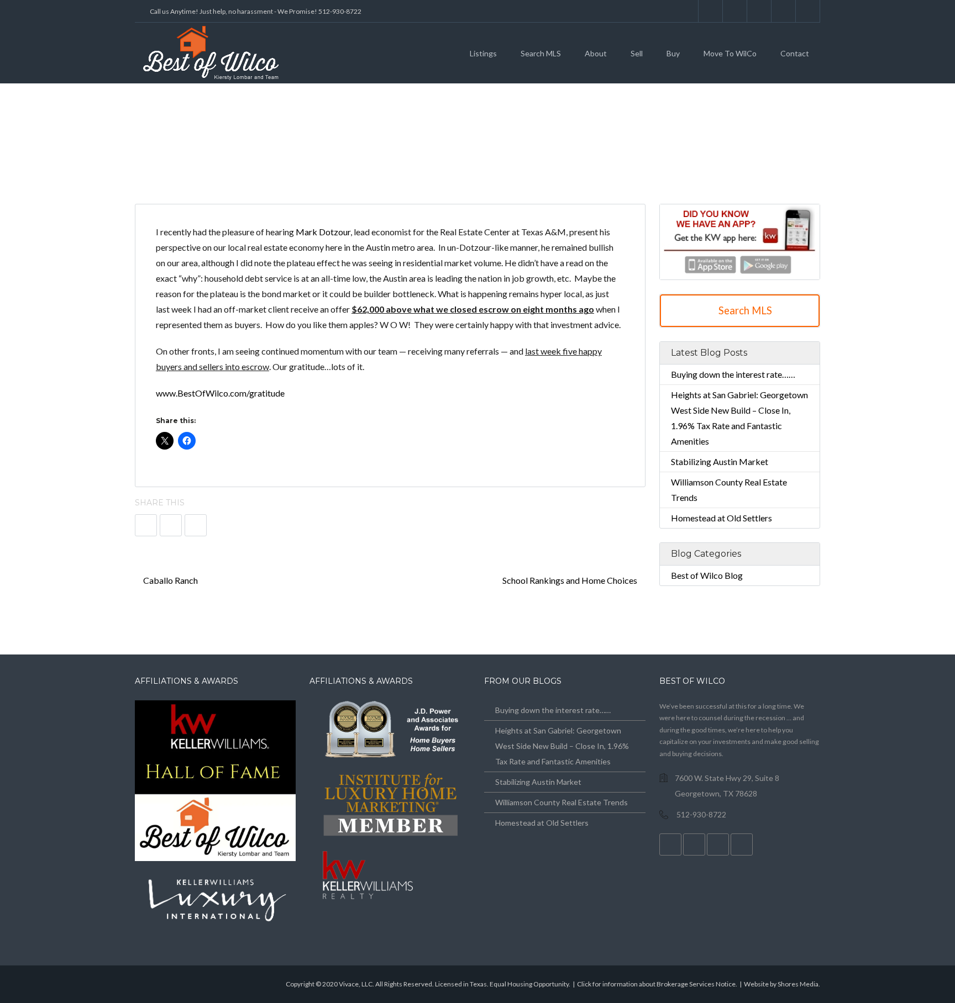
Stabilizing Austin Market (719, 461)
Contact (794, 53)
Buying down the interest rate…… (733, 374)
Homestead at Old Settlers (721, 518)
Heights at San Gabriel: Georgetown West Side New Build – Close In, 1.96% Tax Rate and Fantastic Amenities (562, 746)
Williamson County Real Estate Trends (561, 802)
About (596, 53)
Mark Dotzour (323, 231)
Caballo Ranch (169, 580)
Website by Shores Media (781, 984)
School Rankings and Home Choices (570, 580)
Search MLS (541, 53)
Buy (673, 53)
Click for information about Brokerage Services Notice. (657, 984)
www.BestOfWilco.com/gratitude (221, 393)
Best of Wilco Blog (707, 575)
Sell (637, 53)
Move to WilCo (730, 53)
